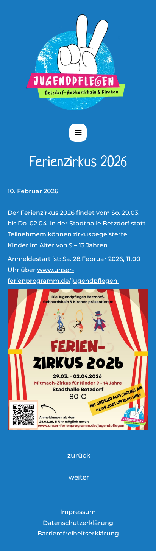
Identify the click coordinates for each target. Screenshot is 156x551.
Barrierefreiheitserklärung (78, 533)
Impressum (78, 511)
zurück (78, 455)
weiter (79, 477)
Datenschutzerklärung (78, 522)
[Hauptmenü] (78, 133)
